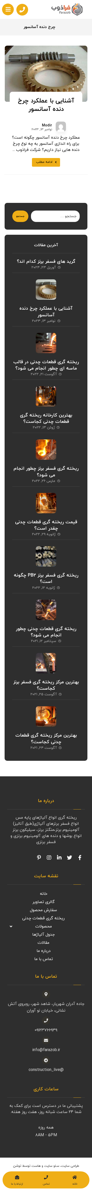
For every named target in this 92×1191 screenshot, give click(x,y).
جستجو (20, 216)
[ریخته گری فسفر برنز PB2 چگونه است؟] (46, 556)
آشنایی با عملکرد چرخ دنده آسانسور (46, 311)
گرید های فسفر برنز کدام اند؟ (46, 261)
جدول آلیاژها (43, 934)
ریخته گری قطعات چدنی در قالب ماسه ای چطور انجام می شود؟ (46, 365)
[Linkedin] (59, 858)
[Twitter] (69, 858)
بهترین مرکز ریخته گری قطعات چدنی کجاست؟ (46, 738)
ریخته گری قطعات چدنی (43, 918)
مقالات (43, 943)
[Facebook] (80, 858)
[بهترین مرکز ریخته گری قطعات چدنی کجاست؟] (46, 716)
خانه (43, 894)
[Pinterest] (39, 858)
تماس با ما (43, 959)
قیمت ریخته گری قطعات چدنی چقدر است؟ (46, 525)
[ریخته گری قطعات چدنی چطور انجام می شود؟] (46, 610)
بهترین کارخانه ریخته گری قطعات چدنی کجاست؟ (46, 418)
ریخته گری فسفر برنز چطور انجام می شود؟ (46, 471)
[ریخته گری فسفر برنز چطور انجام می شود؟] (46, 449)
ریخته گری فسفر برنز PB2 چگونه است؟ (46, 578)
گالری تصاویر (43, 902)
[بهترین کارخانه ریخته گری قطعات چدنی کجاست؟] (46, 396)
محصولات (43, 926)
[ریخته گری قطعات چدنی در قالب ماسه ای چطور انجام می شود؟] (46, 343)
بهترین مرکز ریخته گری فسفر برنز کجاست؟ (46, 685)
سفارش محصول (43, 910)
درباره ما (44, 951)
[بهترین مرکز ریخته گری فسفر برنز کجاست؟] (46, 663)
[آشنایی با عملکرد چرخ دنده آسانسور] (46, 289)
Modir (47, 125)
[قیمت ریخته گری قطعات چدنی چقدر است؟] (46, 503)
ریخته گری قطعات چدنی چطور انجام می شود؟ (46, 632)
